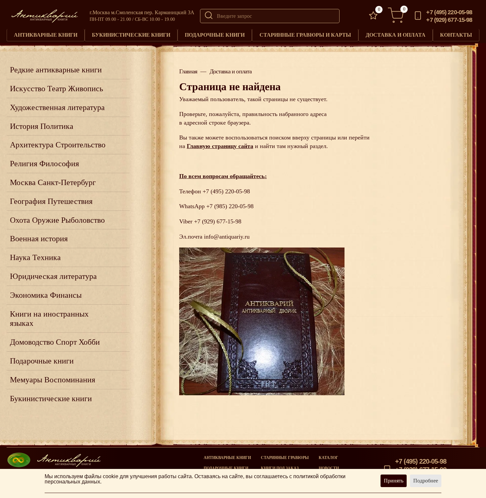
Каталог (328, 458)
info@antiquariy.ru (227, 236)
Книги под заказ (280, 468)
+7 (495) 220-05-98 (449, 12)
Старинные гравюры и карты (305, 35)
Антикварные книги (45, 35)
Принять (393, 480)
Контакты (456, 35)
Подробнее (425, 480)
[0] (373, 16)
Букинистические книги (131, 35)
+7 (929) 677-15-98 (449, 20)
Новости (329, 468)
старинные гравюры (285, 458)
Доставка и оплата (395, 35)
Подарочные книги (215, 35)
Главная (188, 71)
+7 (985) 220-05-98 (230, 206)
